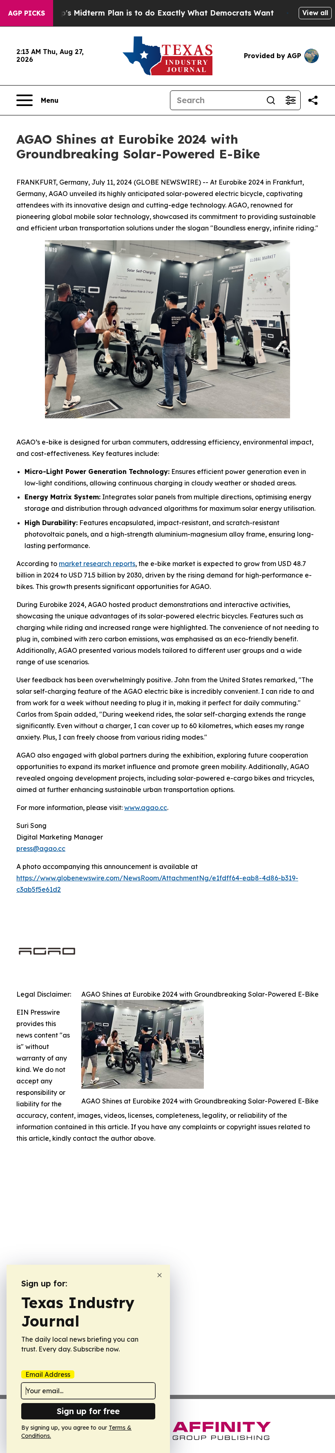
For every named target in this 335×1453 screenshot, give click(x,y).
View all (315, 13)
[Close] (159, 1275)
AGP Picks (26, 13)
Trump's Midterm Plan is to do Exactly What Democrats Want (158, 13)
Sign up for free (88, 1411)
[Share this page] (313, 100)
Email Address (47, 1374)
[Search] (271, 100)
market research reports (97, 564)
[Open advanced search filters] (290, 100)
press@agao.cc (40, 848)
